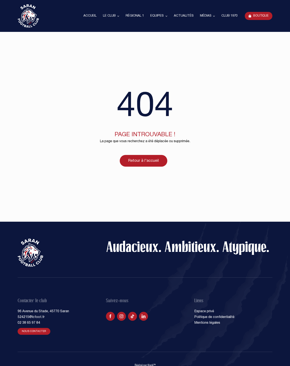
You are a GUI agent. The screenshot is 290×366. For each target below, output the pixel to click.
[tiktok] (132, 316)
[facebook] (110, 316)
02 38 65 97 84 (29, 322)
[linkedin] (143, 316)
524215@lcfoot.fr (31, 317)
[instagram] (121, 316)
